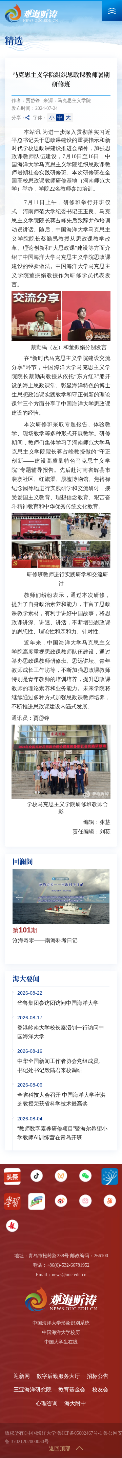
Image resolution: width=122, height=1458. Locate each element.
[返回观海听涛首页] (31, 6)
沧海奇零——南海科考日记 (45, 940)
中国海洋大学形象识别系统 (61, 1323)
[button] (19, 897)
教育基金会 (71, 1389)
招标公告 (97, 1376)
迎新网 (22, 1376)
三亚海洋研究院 (33, 1389)
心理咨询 (47, 1403)
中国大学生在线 (61, 1341)
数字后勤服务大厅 (58, 1376)
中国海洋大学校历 (61, 1332)
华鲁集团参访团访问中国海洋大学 (58, 1003)
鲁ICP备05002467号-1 (79, 1433)
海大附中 (75, 1403)
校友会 (100, 1389)
